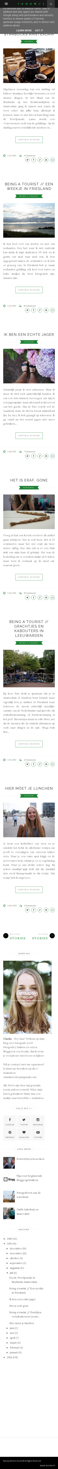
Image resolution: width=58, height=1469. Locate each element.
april (12, 1337)
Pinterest (9, 1137)
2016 (9, 1238)
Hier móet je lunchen (29, 788)
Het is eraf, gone (29, 480)
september (16, 1263)
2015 (9, 1243)
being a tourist (28, 196)
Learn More (24, 30)
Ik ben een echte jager (29, 334)
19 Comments (30, 593)
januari (14, 1352)
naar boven (46, 1465)
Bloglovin (24, 1137)
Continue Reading (29, 140)
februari (14, 1347)
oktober (14, 1258)
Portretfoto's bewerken (30, 1159)
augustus (15, 1268)
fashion (29, 342)
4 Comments (29, 155)
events (29, 41)
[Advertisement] (27, 1385)
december (16, 1248)
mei (12, 1332)
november (16, 1253)
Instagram (38, 1125)
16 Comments (30, 306)
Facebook (10, 1125)
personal (29, 488)
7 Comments (29, 451)
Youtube (38, 1137)
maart (13, 1342)
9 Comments (30, 905)
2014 (9, 1357)
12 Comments (30, 760)
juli (11, 1272)
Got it (39, 30)
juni (12, 1328)
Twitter (24, 1125)
